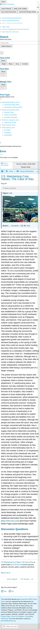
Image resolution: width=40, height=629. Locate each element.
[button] (7, 132)
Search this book (5, 39)
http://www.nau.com (10, 521)
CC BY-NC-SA (17, 564)
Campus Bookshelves (27, 171)
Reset (3, 60)
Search (4, 626)
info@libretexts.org (9, 621)
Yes (5, 591)
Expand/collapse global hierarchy (3, 171)
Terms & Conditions (17, 616)
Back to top (5, 573)
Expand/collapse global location (38, 170)
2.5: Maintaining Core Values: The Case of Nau (17, 562)
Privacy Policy (5, 616)
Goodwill (14, 226)
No (13, 591)
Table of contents (10, 188)
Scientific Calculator (10, 117)
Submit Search (6, 46)
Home (11, 171)
